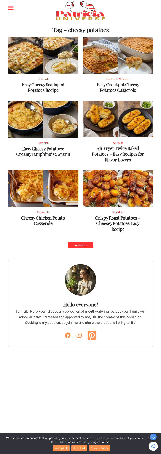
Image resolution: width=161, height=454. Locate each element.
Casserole (43, 212)
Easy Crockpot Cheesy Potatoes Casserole (118, 87)
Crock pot (111, 79)
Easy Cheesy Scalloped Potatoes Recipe (43, 87)
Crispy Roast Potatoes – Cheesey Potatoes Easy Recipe (117, 223)
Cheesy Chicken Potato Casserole (43, 220)
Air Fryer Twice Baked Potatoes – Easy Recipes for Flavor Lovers (118, 153)
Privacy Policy (99, 448)
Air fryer (118, 143)
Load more (80, 245)
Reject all (79, 448)
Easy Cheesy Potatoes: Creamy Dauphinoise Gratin (43, 151)
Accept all (61, 448)
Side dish (43, 79)
